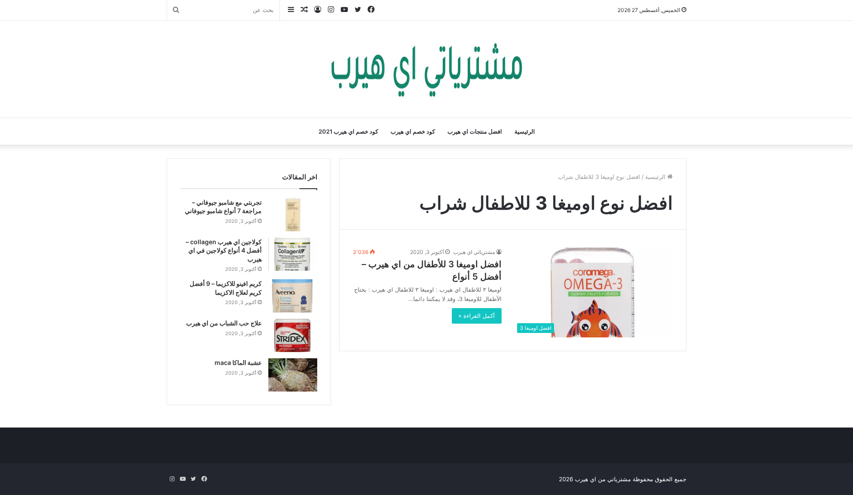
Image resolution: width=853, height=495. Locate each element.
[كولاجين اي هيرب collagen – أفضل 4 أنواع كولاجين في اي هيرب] (292, 254)
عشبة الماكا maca (238, 362)
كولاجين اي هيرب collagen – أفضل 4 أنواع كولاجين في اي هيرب (224, 250)
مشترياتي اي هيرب (474, 252)
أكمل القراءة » (476, 315)
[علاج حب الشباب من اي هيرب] (292, 335)
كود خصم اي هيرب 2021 (348, 131)
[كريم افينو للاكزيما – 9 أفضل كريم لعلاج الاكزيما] (292, 296)
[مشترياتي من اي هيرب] (426, 69)
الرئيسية (524, 131)
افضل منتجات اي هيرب (474, 131)
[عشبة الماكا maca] (292, 375)
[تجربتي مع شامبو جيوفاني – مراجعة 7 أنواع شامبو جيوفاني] (292, 214)
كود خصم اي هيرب (413, 131)
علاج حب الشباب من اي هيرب (224, 323)
